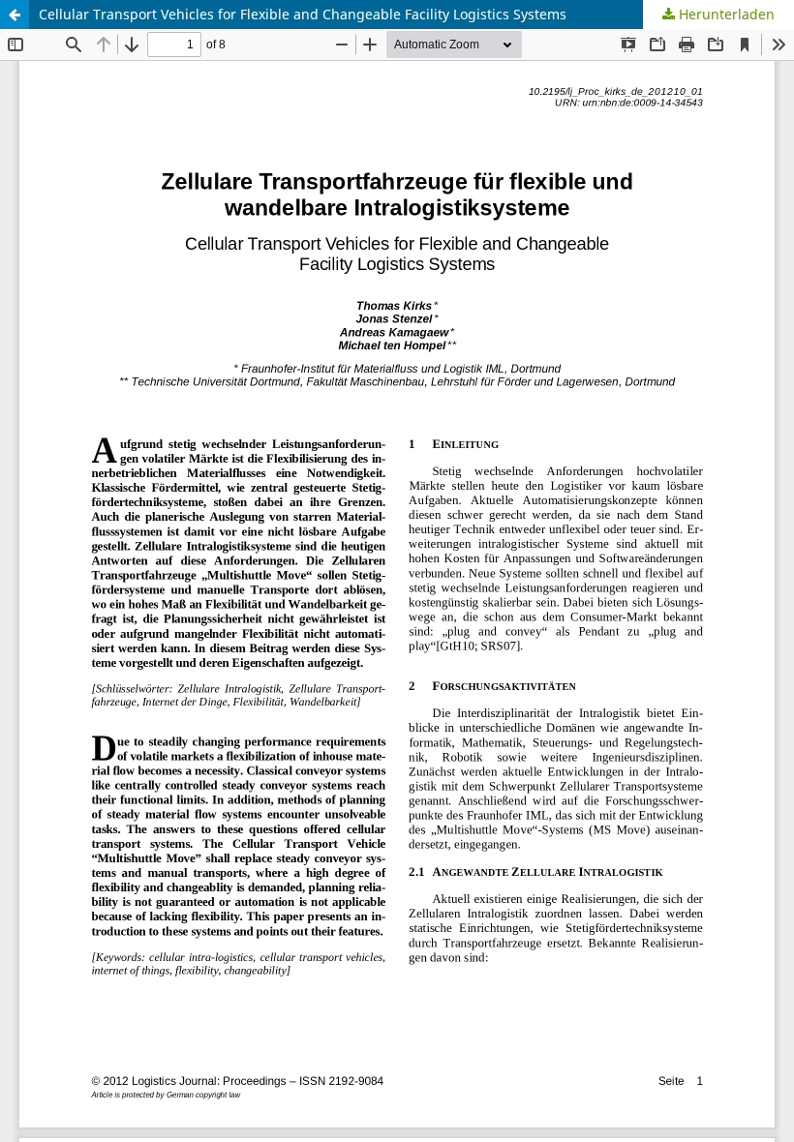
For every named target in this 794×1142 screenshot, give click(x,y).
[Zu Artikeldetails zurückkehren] (14, 14)
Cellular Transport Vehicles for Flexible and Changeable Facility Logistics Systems (302, 14)
